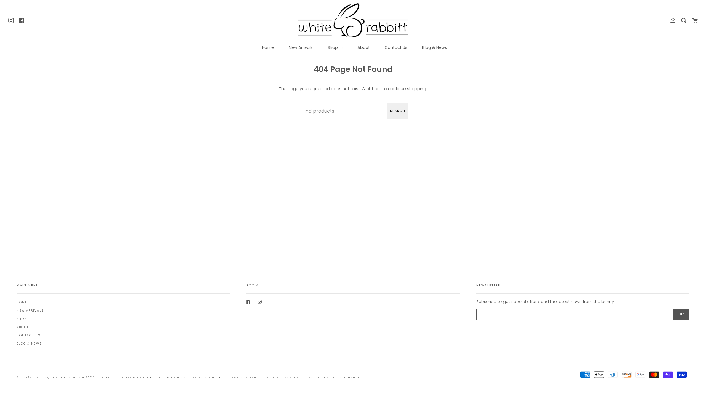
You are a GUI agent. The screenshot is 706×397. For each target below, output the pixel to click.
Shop (333, 47)
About (363, 47)
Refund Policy (172, 377)
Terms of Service (244, 377)
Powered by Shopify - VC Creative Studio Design (313, 377)
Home (268, 47)
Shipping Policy (137, 377)
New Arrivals (301, 47)
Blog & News (434, 47)
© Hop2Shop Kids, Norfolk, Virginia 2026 (56, 377)
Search (397, 111)
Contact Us (396, 47)
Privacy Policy (206, 377)
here (376, 89)
